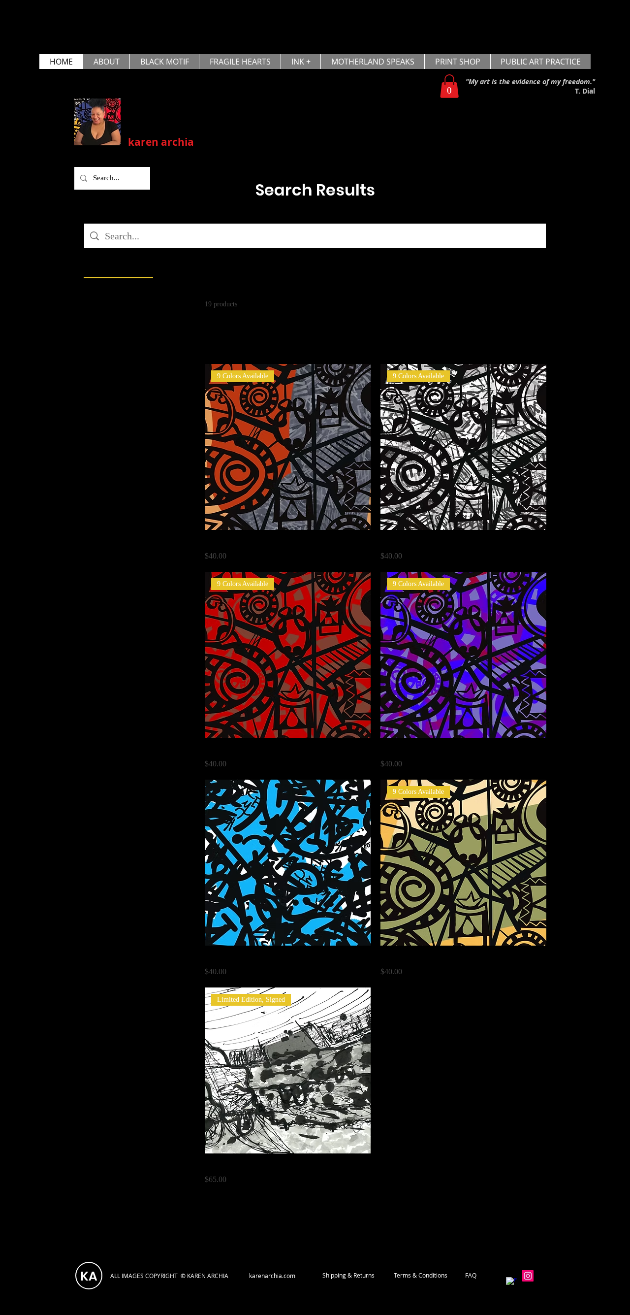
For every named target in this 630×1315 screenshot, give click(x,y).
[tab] (118, 265)
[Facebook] (511, 1282)
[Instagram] (528, 1276)
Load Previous (375, 341)
